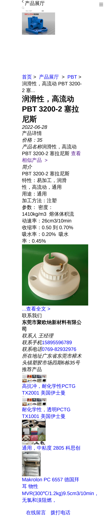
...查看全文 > (36, 309)
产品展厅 (49, 77)
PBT (72, 77)
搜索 (43, 11)
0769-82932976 (59, 349)
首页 (27, 77)
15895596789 (57, 342)
